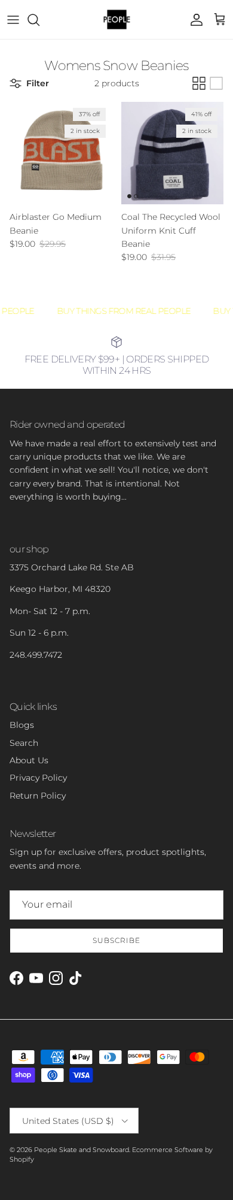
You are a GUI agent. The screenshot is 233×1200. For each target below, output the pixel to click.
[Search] (39, 20)
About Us (29, 760)
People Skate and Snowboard (81, 1149)
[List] (216, 83)
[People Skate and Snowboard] (116, 19)
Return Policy (38, 795)
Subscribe (116, 940)
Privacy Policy (38, 777)
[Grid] (199, 83)
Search (24, 742)
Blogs (22, 725)
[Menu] (13, 20)
